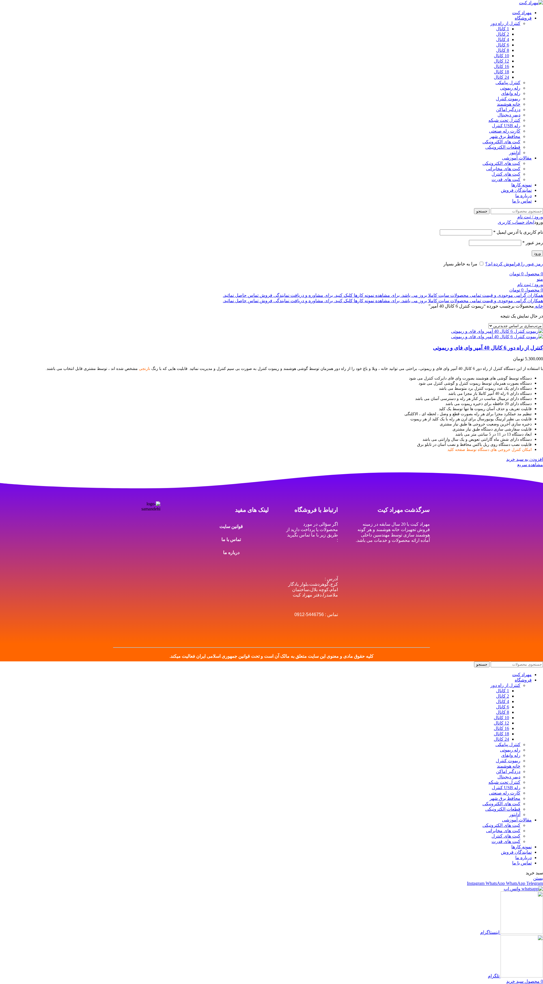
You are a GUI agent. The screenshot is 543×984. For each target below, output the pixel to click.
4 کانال (502, 39)
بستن (538, 878)
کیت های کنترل (506, 174)
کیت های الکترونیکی (501, 141)
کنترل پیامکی (507, 82)
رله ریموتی (510, 88)
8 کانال (502, 50)
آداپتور (514, 152)
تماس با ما (231, 539)
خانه (538, 306)
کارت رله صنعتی (504, 131)
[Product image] (497, 336)
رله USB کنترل (506, 125)
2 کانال (502, 34)
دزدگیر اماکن (508, 109)
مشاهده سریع (530, 464)
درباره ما (231, 552)
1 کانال (502, 28)
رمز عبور (532, 242)
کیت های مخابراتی (503, 168)
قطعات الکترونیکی (502, 147)
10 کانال (501, 55)
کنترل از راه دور (505, 23)
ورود (537, 253)
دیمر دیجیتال (508, 114)
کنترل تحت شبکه (504, 120)
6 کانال (502, 44)
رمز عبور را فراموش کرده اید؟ (514, 263)
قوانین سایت (231, 526)
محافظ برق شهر (505, 136)
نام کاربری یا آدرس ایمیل (518, 232)
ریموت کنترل (508, 98)
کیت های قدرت (506, 179)
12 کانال (501, 61)
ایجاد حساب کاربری (516, 222)
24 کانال (501, 77)
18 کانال (501, 71)
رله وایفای (510, 93)
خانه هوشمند (508, 104)
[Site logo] (531, 2)
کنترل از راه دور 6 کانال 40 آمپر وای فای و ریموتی (488, 348)
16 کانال (501, 66)
